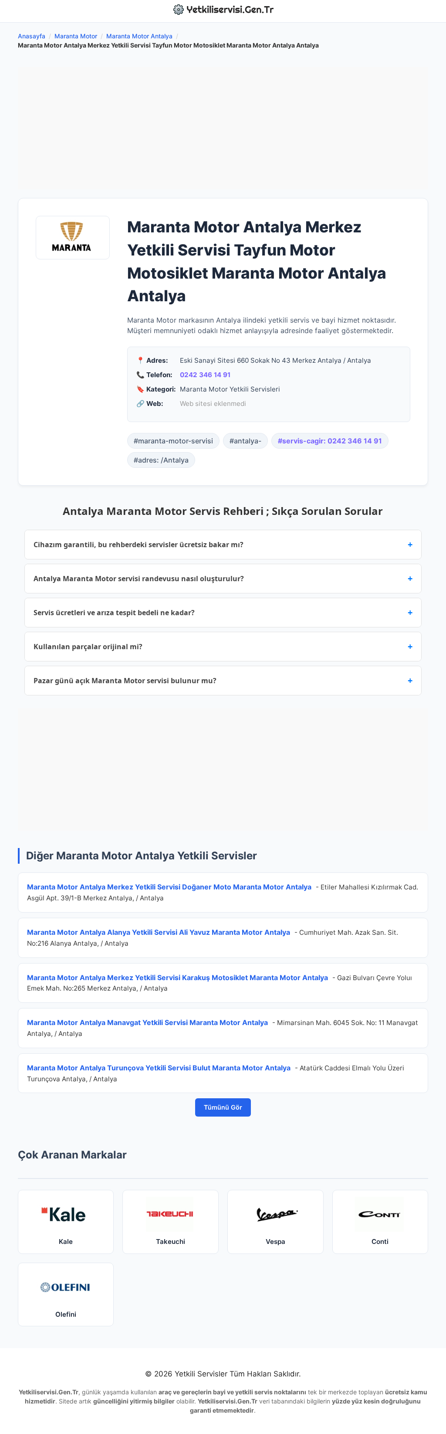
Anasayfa (31, 36)
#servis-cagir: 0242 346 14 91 (330, 440)
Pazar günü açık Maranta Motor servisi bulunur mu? (223, 680)
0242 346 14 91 (205, 375)
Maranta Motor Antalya (139, 36)
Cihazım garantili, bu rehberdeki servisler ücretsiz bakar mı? (223, 544)
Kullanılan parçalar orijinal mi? (223, 646)
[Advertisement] (223, 128)
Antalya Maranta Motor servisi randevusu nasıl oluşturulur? (223, 578)
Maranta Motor (75, 36)
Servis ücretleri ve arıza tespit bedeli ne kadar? (223, 612)
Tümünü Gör (223, 1107)
